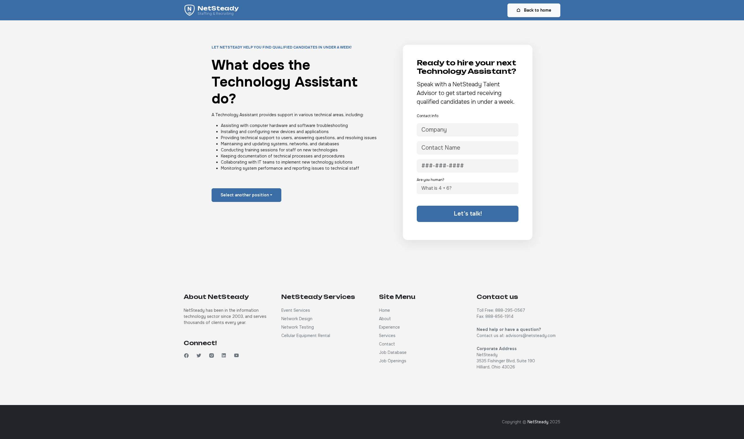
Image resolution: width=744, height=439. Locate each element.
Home (384, 310)
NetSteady (537, 421)
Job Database (393, 352)
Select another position (245, 195)
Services (387, 335)
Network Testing (297, 327)
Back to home (537, 10)
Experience (389, 327)
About (385, 318)
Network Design (296, 318)
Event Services (295, 310)
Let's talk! (468, 213)
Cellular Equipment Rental (305, 335)
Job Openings (392, 360)
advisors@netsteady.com (531, 335)
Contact (387, 344)
